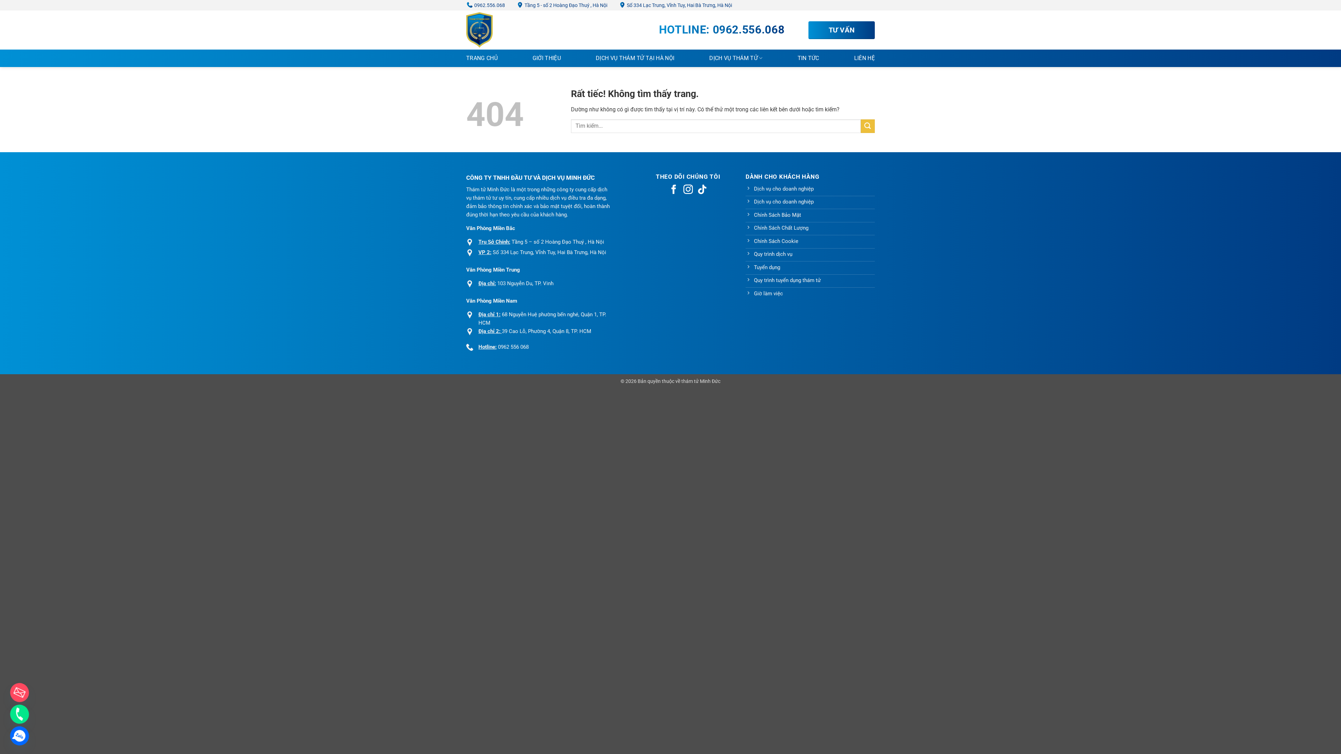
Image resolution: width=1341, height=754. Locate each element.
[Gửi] (868, 126)
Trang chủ (482, 58)
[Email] (19, 692)
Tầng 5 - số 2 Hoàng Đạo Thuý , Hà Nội (565, 5)
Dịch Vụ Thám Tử (733, 58)
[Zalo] (19, 735)
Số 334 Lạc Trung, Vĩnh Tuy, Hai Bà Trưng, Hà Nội (679, 5)
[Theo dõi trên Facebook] (674, 190)
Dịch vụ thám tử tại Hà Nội (635, 58)
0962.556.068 (489, 5)
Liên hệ (864, 58)
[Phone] (19, 714)
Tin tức (808, 58)
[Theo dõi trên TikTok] (702, 190)
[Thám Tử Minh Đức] (501, 30)
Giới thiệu (547, 58)
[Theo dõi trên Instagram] (688, 190)
